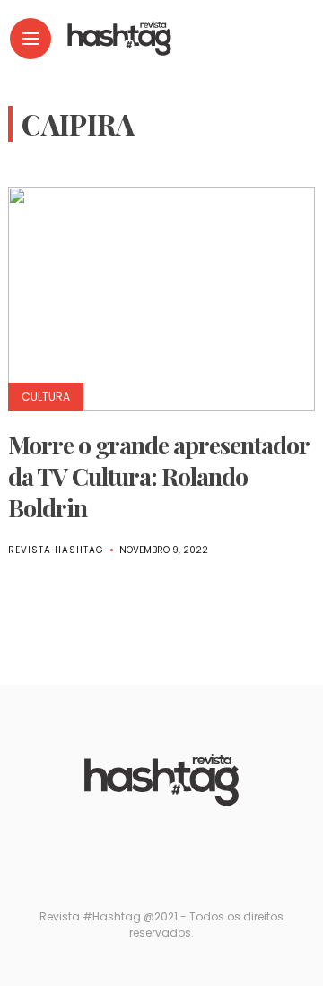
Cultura (46, 396)
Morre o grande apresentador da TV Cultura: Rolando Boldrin (159, 476)
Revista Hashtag (56, 550)
